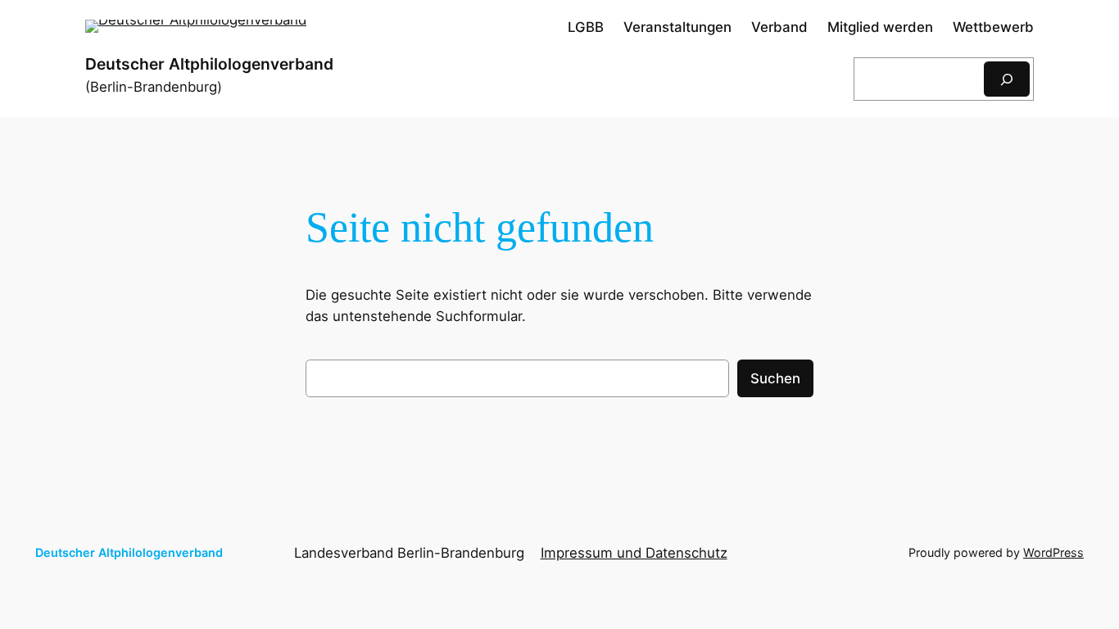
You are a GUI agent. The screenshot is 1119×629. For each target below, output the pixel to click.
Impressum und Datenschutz (634, 553)
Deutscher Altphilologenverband (209, 64)
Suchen (775, 378)
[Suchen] (1007, 79)
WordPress (1053, 552)
